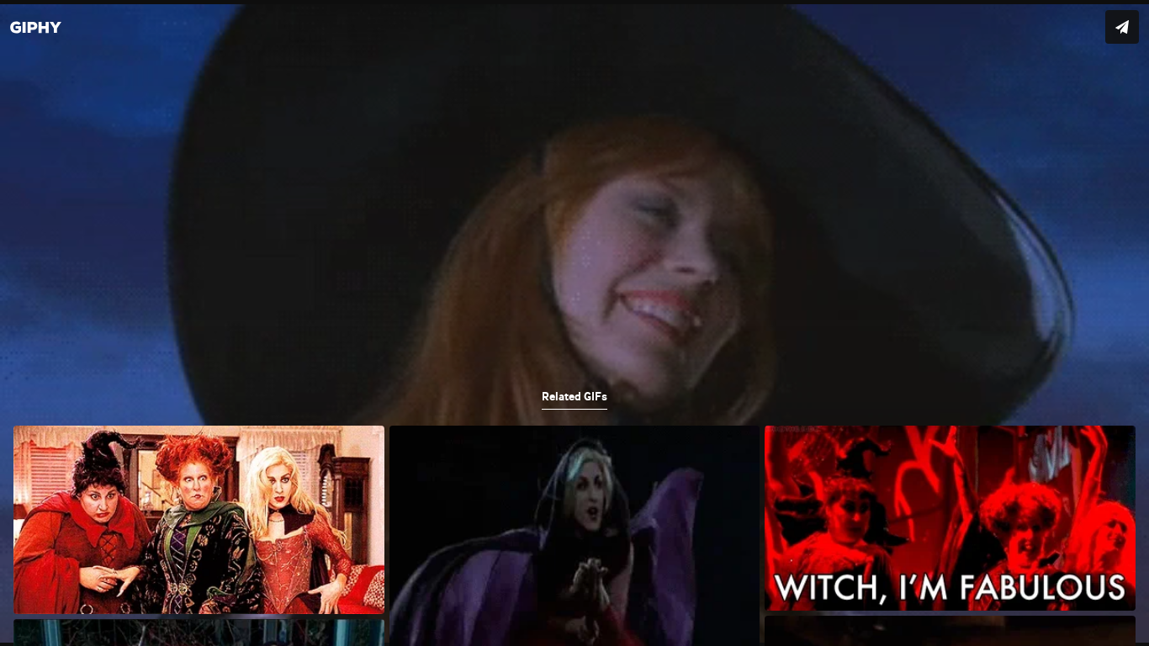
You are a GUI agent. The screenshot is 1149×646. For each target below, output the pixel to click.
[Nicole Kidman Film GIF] (574, 323)
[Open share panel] (1122, 27)
